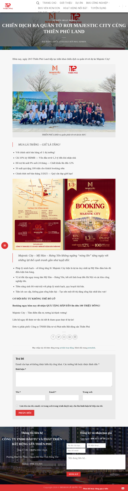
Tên (18, 392)
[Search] (37, 3)
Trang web (87, 392)
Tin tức (43, 12)
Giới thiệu (66, 2)
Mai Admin (80, 42)
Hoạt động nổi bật (75, 8)
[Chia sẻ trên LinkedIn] (75, 337)
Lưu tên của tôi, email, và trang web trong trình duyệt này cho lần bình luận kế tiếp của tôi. (61, 406)
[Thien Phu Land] (17, 6)
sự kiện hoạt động (63, 20)
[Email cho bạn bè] (64, 337)
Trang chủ (49, 2)
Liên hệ (55, 12)
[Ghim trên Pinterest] (69, 337)
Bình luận (21, 369)
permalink (91, 348)
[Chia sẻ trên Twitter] (58, 337)
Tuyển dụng (98, 8)
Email (52, 392)
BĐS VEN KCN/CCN (49, 8)
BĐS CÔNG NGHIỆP (97, 2)
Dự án (79, 2)
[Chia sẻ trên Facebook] (53, 337)
